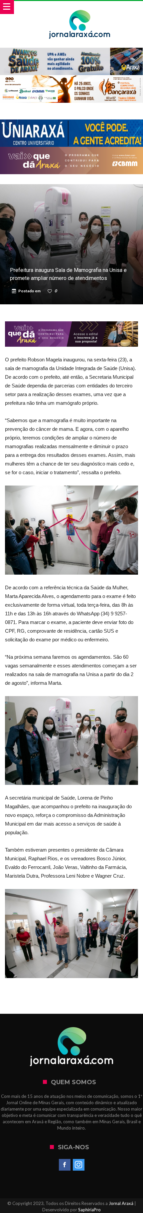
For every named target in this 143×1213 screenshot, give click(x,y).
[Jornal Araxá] (79, 7)
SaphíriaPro (89, 1209)
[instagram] (78, 1165)
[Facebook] (65, 1165)
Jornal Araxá (121, 1203)
